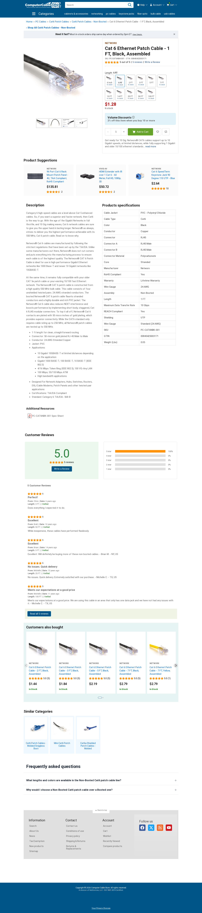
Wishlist (107, 836)
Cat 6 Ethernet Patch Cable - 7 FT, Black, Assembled (130, 670)
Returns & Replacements (73, 847)
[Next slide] (176, 665)
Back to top (102, 810)
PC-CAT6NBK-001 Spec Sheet (48, 415)
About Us (34, 831)
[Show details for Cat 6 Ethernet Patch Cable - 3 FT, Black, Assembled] (71, 650)
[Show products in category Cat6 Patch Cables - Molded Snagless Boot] (36, 728)
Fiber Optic (142, 13)
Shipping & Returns (75, 841)
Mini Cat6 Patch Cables (62, 744)
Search (33, 826)
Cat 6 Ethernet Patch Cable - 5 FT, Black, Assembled (100, 670)
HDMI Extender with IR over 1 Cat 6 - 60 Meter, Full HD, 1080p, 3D (110, 176)
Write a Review (152, 62)
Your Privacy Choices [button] (101, 908)
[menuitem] (143, 5)
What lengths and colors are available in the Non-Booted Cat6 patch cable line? (73, 780)
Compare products (112, 846)
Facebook (142, 828)
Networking (97, 13)
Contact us (71, 826)
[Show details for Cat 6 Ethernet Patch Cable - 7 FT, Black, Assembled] (131, 650)
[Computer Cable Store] (43, 5)
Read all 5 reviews (39, 613)
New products (36, 846)
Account (107, 826)
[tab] (100, 698)
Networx (111, 43)
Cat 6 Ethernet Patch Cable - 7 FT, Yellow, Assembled (161, 670)
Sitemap (33, 851)
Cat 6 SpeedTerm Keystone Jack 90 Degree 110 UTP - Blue (163, 175)
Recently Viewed (111, 841)
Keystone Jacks (126, 13)
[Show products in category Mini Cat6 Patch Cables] (62, 728)
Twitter (151, 828)
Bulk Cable (156, 13)
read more (150, 146)
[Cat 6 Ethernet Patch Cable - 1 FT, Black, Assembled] (62, 79)
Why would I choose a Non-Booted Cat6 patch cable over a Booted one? (69, 789)
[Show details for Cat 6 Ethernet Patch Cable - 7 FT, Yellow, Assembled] (161, 650)
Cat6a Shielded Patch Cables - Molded (88, 746)
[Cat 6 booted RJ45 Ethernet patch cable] (40, 650)
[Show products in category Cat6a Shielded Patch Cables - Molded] (88, 728)
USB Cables (169, 13)
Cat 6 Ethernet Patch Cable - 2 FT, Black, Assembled (40, 670)
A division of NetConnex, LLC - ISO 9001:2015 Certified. (101, 890)
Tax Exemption (37, 841)
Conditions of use (75, 831)
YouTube (169, 828)
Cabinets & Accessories (76, 13)
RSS (160, 828)
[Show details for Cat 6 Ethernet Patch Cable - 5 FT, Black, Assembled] (101, 650)
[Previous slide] (26, 665)
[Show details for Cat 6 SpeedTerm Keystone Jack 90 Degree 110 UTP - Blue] (140, 176)
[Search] (129, 5)
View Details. (137, 34)
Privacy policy (73, 836)
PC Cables (111, 13)
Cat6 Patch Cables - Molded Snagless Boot (36, 746)
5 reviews (137, 62)
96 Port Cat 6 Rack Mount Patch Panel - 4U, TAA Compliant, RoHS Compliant (57, 176)
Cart (105, 831)
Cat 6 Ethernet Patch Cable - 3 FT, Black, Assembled (70, 670)
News (32, 836)
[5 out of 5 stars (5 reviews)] (112, 62)
